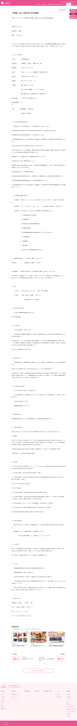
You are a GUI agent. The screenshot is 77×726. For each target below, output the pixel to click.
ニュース (68, 4)
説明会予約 (73, 17)
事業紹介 (2, 701)
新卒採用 (73, 10)
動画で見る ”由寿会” (62, 4)
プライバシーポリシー (5, 722)
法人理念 (2, 696)
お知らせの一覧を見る (38, 670)
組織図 (2, 706)
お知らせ (58, 694)
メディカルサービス (15, 699)
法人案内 (38, 4)
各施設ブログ (59, 696)
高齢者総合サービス (15, 694)
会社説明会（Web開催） (71, 709)
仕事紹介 (68, 694)
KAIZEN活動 (55, 4)
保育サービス (14, 696)
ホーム (35, 4)
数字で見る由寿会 (70, 706)
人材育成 (68, 696)
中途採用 (73, 14)
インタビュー (69, 699)
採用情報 (73, 4)
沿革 (2, 704)
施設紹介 (43, 4)
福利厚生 (68, 704)
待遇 (67, 701)
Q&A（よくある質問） (71, 711)
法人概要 (2, 699)
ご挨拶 (2, 694)
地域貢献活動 (49, 4)
